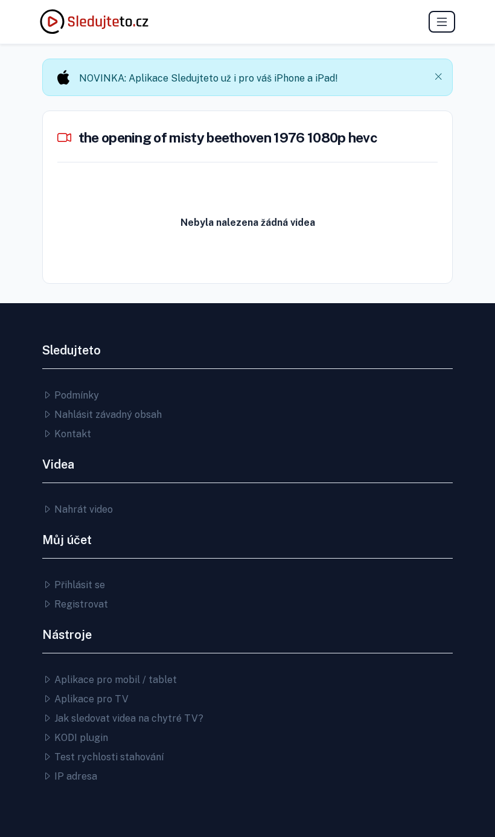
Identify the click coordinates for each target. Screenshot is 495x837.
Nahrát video (82, 509)
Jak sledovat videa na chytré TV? (127, 718)
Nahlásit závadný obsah (107, 414)
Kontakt (71, 434)
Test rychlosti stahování (108, 757)
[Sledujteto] (94, 21)
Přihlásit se (78, 585)
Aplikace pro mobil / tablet (114, 679)
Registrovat (80, 604)
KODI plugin (80, 737)
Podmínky (75, 395)
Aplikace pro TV (90, 699)
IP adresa (74, 776)
